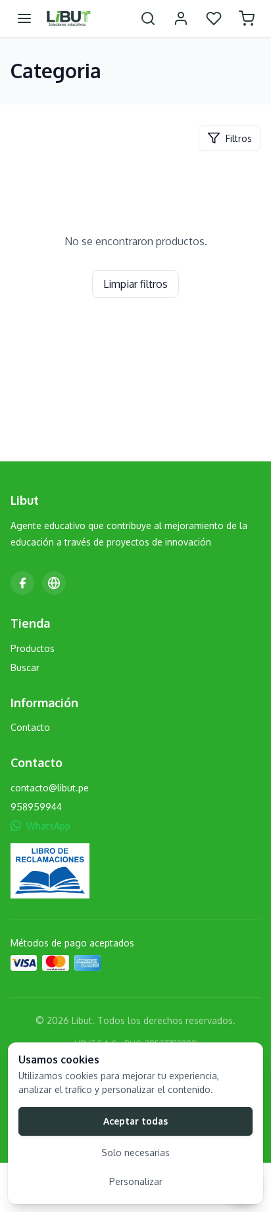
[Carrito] (246, 18)
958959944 (36, 806)
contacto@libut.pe (50, 787)
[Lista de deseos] (214, 18)
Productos (33, 648)
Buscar (25, 667)
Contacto (30, 727)
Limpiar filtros (135, 284)
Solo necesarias (135, 1152)
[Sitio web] (54, 583)
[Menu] (24, 18)
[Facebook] (22, 583)
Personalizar (135, 1181)
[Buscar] (148, 18)
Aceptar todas (135, 1121)
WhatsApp (48, 825)
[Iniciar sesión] (181, 18)
